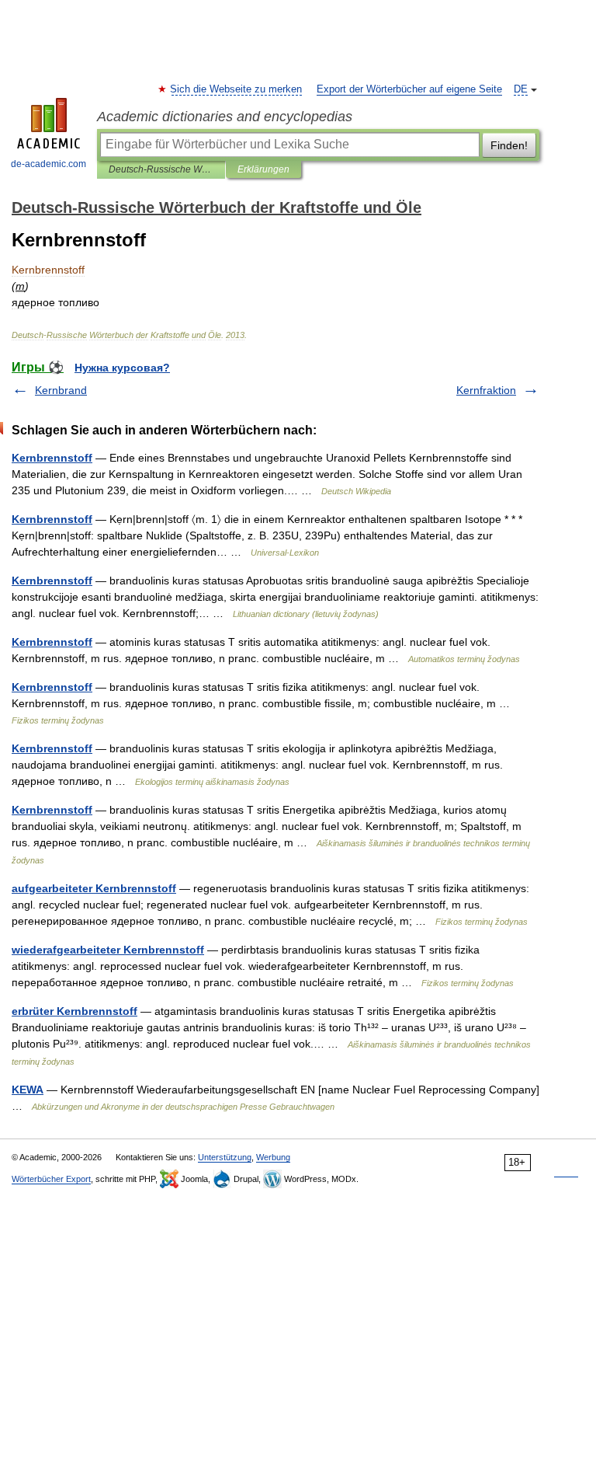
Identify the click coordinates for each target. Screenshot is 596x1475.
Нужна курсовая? (122, 367)
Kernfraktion (486, 390)
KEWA (27, 1089)
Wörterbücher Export (51, 1179)
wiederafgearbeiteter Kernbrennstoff (108, 949)
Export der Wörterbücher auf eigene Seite (409, 89)
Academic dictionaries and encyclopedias (224, 116)
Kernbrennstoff (52, 458)
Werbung (273, 1157)
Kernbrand (61, 390)
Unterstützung (224, 1157)
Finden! (509, 145)
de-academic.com (48, 164)
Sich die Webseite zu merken (237, 89)
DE (521, 89)
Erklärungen (263, 169)
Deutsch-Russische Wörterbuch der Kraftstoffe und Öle (161, 169)
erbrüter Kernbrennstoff (74, 1011)
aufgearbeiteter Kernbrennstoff (94, 888)
